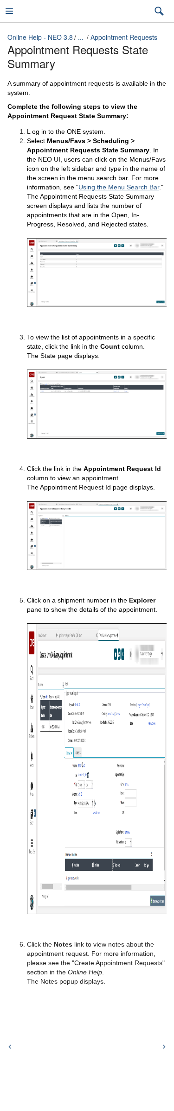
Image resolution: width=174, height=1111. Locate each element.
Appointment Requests (123, 37)
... (81, 37)
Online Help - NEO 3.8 (40, 37)
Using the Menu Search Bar (118, 187)
